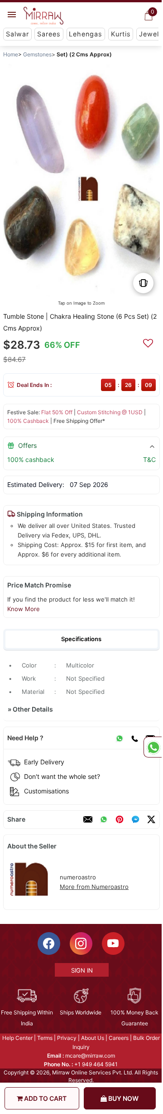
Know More (23, 608)
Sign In (82, 970)
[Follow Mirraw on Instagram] (81, 943)
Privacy (67, 1037)
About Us (92, 1037)
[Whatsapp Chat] (153, 747)
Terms (45, 1037)
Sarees (49, 34)
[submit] (148, 342)
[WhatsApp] (119, 738)
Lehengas (85, 34)
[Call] (134, 738)
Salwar (17, 34)
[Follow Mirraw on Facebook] (49, 943)
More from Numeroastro (94, 886)
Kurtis (121, 34)
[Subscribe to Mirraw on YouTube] (113, 943)
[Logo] (43, 16)
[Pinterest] (119, 819)
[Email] (87, 819)
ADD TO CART (45, 1098)
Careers (119, 1037)
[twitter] (151, 819)
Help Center (17, 1037)
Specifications (81, 638)
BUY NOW (123, 1098)
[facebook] (135, 819)
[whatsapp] (103, 819)
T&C (149, 459)
